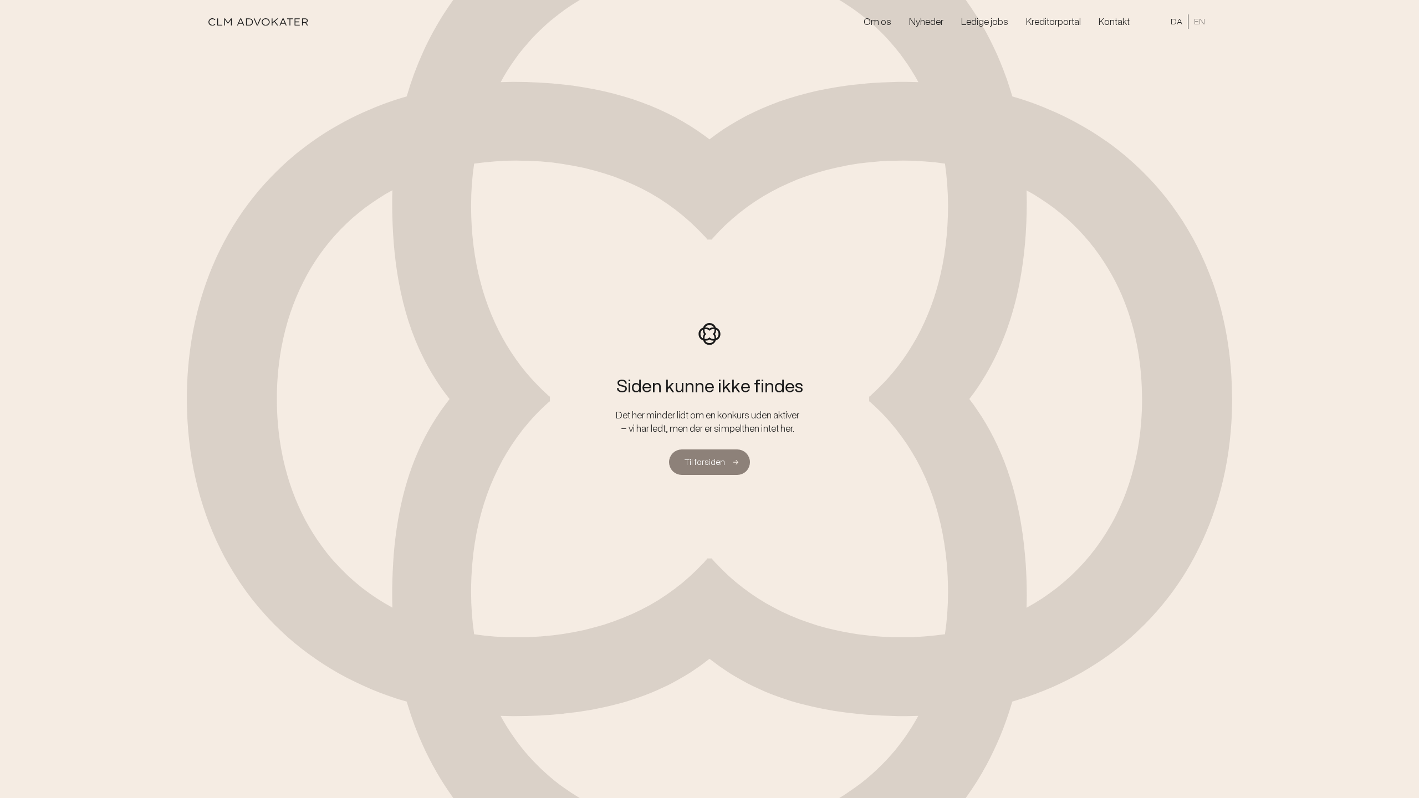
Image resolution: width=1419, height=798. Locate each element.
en (1199, 21)
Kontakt (1114, 21)
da (1176, 21)
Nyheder (926, 21)
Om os (877, 21)
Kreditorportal (1053, 21)
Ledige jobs (984, 21)
